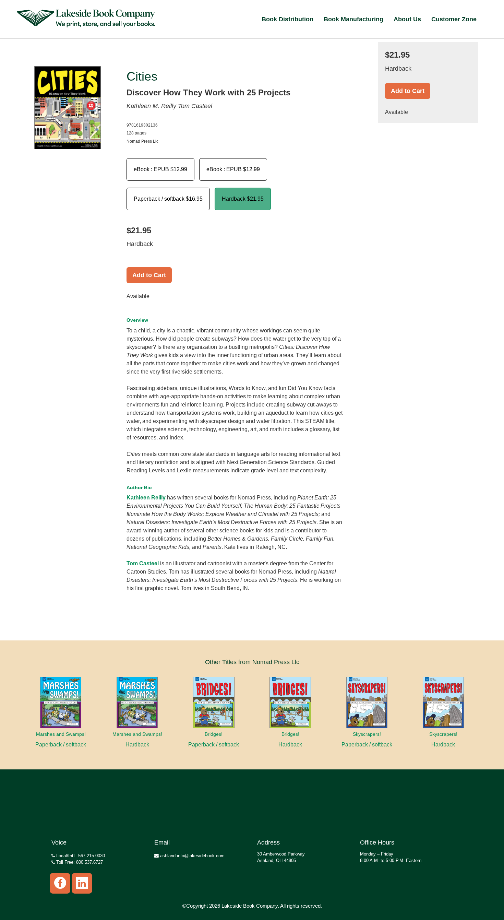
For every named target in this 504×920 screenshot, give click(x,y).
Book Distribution (287, 19)
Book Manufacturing (353, 19)
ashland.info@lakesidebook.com (192, 855)
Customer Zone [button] (454, 19)
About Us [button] (407, 19)
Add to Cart (149, 275)
